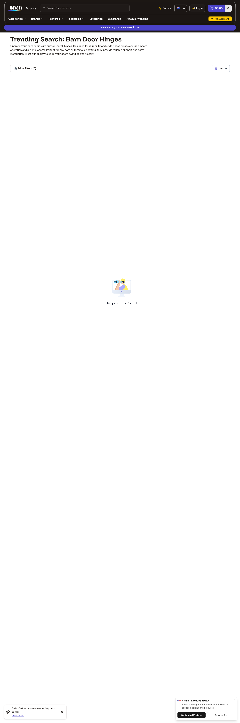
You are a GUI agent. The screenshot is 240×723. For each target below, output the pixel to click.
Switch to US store (191, 715)
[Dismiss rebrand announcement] (61, 712)
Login (199, 8)
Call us (166, 8)
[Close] (234, 700)
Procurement (222, 18)
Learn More (18, 715)
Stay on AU (221, 715)
